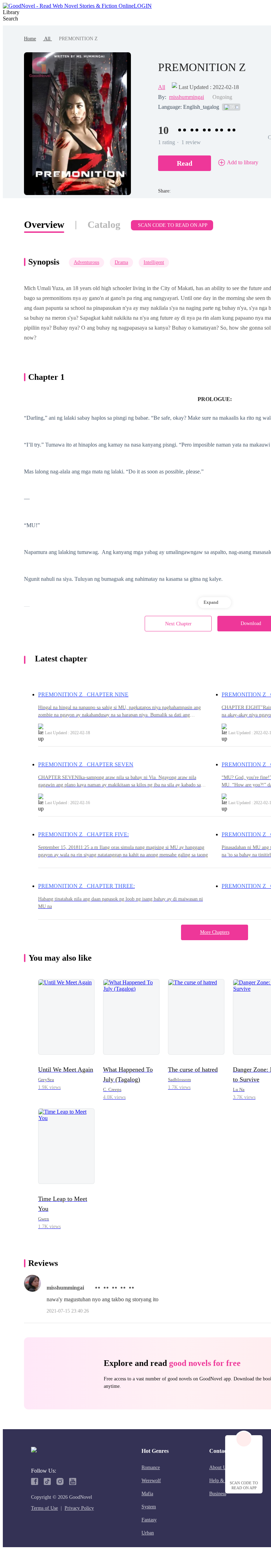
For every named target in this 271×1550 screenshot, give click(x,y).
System (148, 1506)
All (47, 38)
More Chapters (214, 932)
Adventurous (86, 262)
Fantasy (149, 1519)
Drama (121, 262)
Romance (150, 1467)
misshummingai (186, 97)
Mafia (147, 1493)
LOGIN (143, 6)
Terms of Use (44, 1508)
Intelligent (154, 262)
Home (30, 38)
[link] (30, 38)
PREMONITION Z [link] (78, 38)
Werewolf (151, 1480)
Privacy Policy (79, 1508)
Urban (147, 1533)
